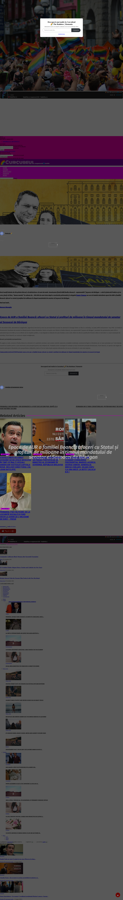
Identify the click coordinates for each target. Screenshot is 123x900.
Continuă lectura (61, 34)
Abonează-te (76, 30)
